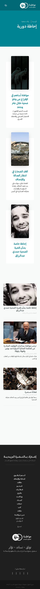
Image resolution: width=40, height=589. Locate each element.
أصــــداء (19, 500)
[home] (28, 5)
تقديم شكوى (19, 518)
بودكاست (19, 497)
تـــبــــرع (19, 526)
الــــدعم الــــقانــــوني (19, 475)
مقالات (19, 482)
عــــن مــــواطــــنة (19, 515)
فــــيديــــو (19, 486)
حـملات (19, 504)
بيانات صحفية (25, 21)
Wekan (22, 587)
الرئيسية (34, 21)
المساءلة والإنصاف (19, 479)
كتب (19, 507)
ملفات (19, 511)
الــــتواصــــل (19, 521)
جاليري (19, 493)
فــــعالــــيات (19, 490)
